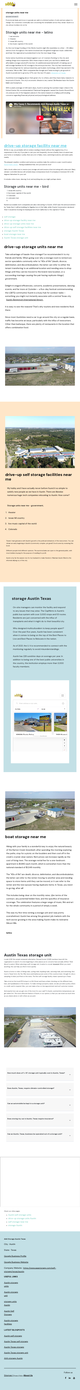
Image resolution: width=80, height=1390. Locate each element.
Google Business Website (16, 1262)
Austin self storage (13, 1335)
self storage (10, 216)
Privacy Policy (18, 1376)
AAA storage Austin (13, 1358)
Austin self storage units (19, 1215)
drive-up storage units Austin (22, 1218)
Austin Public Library (11, 165)
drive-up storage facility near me (35, 145)
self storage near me (18, 1221)
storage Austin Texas (14, 230)
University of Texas (58, 73)
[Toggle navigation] (76, 4)
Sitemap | (9, 1375)
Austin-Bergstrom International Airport (24, 299)
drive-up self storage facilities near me (22, 227)
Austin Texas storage (14, 1347)
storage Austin (15, 1225)
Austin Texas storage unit (16, 237)
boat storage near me (14, 234)
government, (12, 16)
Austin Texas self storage (16, 1341)
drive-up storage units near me (19, 223)
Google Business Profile (15, 1256)
